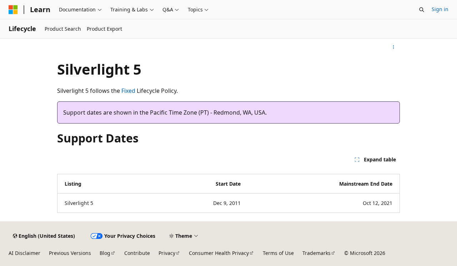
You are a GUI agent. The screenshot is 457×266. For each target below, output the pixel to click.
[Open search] (422, 9)
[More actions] (393, 47)
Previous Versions (70, 253)
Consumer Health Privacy (219, 253)
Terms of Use (278, 253)
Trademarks (316, 253)
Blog (105, 253)
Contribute (137, 253)
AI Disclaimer (24, 253)
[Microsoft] (13, 9)
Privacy (167, 253)
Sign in (440, 9)
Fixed (128, 91)
